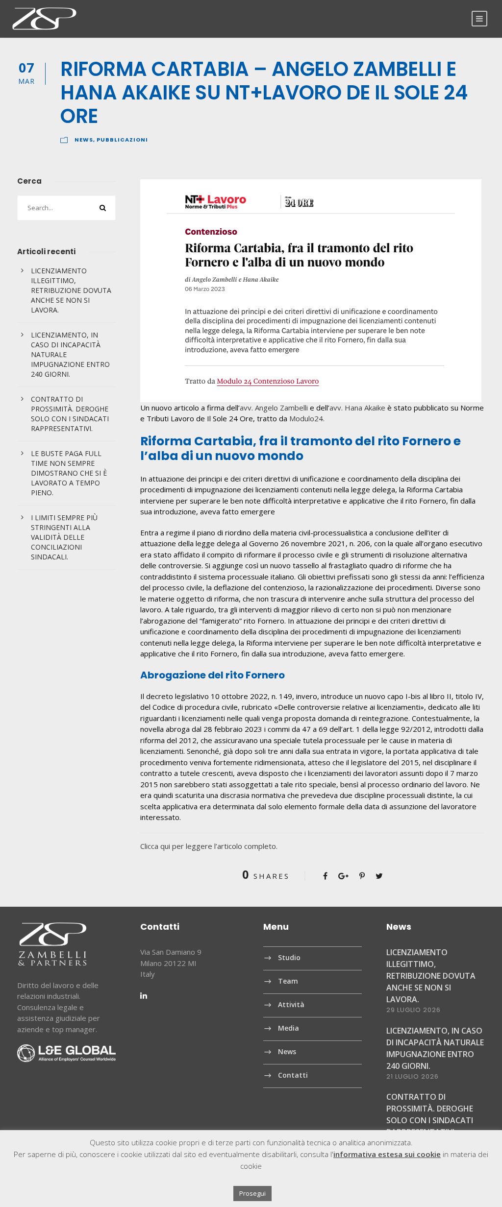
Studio (289, 958)
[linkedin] (143, 995)
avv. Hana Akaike (357, 407)
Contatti (293, 1075)
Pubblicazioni (122, 140)
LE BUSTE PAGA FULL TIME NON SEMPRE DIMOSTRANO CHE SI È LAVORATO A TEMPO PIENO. (69, 473)
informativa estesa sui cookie (387, 1154)
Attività (291, 1005)
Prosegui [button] (252, 1193)
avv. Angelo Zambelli (274, 407)
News (84, 140)
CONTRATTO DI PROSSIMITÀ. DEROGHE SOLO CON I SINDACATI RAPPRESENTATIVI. (70, 413)
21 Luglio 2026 (412, 1076)
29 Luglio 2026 (413, 1009)
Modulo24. (307, 418)
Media (288, 1028)
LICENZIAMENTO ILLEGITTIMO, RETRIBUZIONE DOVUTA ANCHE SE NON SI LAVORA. (71, 290)
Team (288, 981)
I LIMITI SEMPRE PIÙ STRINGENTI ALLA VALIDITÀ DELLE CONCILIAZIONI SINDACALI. (64, 537)
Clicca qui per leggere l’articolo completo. (208, 846)
